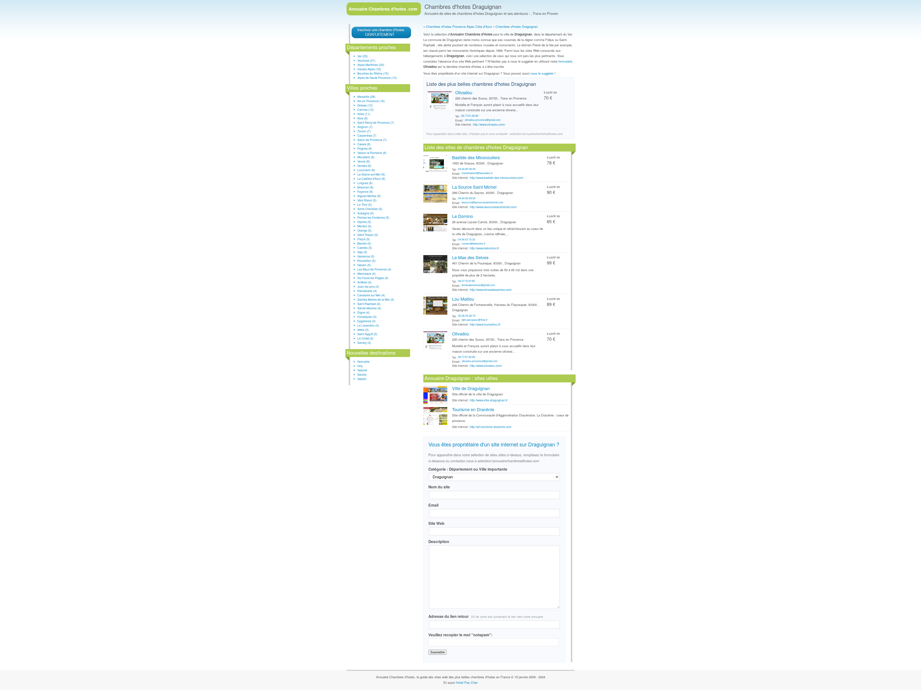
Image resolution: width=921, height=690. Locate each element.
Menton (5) (364, 226)
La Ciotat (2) (365, 338)
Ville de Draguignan (471, 388)
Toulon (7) (364, 131)
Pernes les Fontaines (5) (373, 217)
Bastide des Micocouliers (476, 157)
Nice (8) (362, 118)
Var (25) (362, 56)
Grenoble (363, 361)
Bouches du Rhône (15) (373, 73)
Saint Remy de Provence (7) (375, 122)
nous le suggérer (542, 73)
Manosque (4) (366, 273)
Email (433, 505)
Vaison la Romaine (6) (371, 153)
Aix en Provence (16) (371, 101)
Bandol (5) (364, 243)
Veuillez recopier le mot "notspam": (460, 634)
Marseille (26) (366, 96)
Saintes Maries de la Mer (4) (375, 299)
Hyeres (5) (364, 222)
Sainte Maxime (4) (369, 308)
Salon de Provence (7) (372, 140)
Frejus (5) (363, 239)
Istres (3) (363, 329)
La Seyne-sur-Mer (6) (371, 174)
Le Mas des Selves (470, 257)
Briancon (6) (365, 187)
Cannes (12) (365, 109)
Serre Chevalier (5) (369, 209)
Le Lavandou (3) (368, 325)
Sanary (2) (364, 342)
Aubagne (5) (365, 213)
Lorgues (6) (364, 183)
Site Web (436, 523)
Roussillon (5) (366, 260)
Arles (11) (363, 114)
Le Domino (462, 216)
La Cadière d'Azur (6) (371, 178)
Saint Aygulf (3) (367, 334)
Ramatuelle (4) (367, 291)
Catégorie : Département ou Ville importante (467, 469)
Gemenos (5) (365, 256)
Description (438, 541)
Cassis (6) (364, 144)
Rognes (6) (364, 148)
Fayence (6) (365, 191)
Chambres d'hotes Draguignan (463, 6)
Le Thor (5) (364, 204)
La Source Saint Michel (474, 187)
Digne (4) (363, 312)
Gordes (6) (364, 166)
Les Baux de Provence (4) (374, 269)
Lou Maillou (463, 299)
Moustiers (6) (365, 157)
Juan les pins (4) (368, 286)
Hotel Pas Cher (467, 682)
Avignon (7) (364, 127)
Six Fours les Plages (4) (372, 278)
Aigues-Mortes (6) (369, 196)
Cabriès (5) (364, 248)
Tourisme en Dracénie (473, 409)
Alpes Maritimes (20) (370, 65)
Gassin (361, 379)
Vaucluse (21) (366, 60)
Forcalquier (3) (367, 317)
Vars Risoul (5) (367, 200)
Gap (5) (362, 252)
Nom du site (439, 487)
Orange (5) (364, 230)
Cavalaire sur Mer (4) (371, 295)
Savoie (361, 374)
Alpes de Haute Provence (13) (377, 78)
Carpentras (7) (366, 135)
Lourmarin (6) (366, 170)
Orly (360, 366)
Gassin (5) (364, 265)
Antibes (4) (364, 282)
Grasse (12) (365, 105)
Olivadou (463, 92)
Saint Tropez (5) (367, 235)
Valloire (362, 370)
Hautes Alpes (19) (369, 69)
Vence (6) (363, 161)
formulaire (565, 61)
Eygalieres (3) (366, 321)
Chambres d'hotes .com (383, 9)
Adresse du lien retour (485, 616)
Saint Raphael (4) (368, 304)
